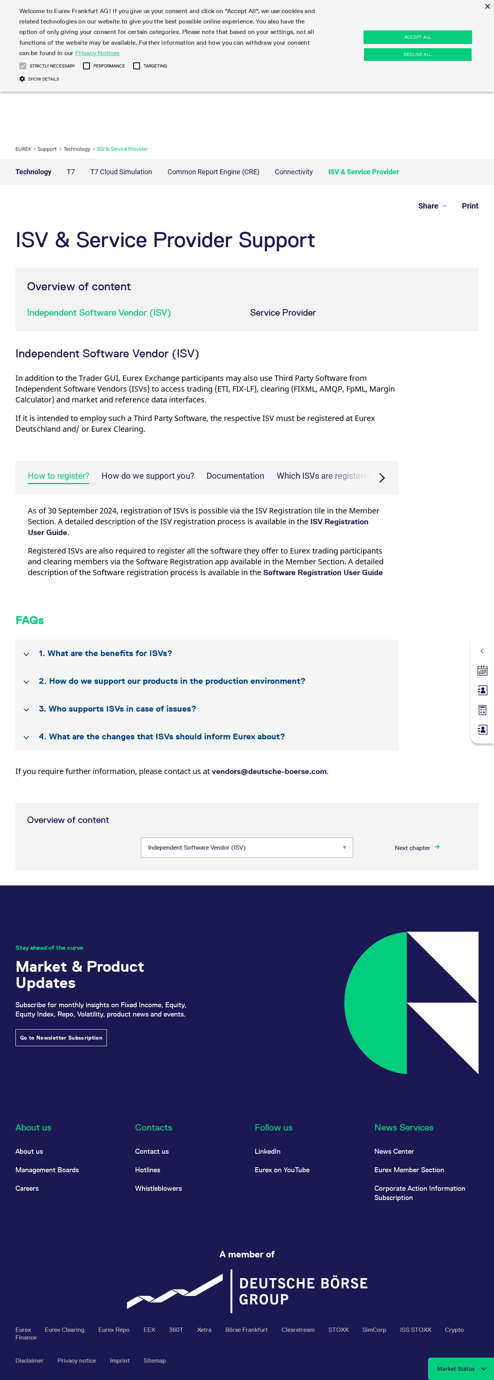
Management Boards (47, 1170)
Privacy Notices (97, 53)
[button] (22, 66)
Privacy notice (78, 1360)
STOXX (339, 1329)
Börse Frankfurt (247, 1329)
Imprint (120, 1360)
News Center (394, 1151)
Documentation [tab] (235, 476)
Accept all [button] (417, 37)
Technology (77, 148)
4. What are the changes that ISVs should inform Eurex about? (162, 736)
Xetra (205, 1329)
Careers (27, 1188)
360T (177, 1329)
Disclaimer (30, 1360)
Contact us (152, 1151)
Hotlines (147, 1170)
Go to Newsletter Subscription (61, 1038)
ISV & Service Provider (363, 172)
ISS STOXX (416, 1329)
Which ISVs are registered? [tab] (326, 476)
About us (29, 1151)
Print (470, 205)
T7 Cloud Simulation (121, 172)
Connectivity (294, 172)
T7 (71, 172)
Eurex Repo (114, 1329)
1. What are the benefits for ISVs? (106, 653)
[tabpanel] (207, 546)
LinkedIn (268, 1151)
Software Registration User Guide (323, 572)
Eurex (23, 148)
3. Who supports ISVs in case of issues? (117, 709)
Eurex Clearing (65, 1329)
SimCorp (375, 1329)
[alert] (247, 46)
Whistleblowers (158, 1188)
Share (429, 205)
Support (47, 148)
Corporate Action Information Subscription (419, 1193)
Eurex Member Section (409, 1170)
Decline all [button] (417, 54)
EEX (150, 1329)
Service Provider (283, 312)
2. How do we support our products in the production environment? (172, 681)
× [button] (487, 7)
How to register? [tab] (58, 476)
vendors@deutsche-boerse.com (269, 771)
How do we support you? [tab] (148, 476)
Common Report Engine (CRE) (213, 172)
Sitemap (155, 1360)
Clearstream (299, 1329)
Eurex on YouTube (282, 1170)
